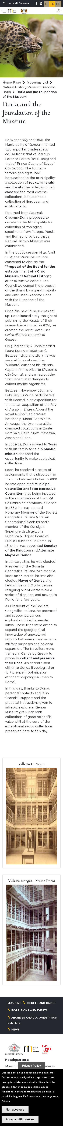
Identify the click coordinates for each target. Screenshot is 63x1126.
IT (46, 4)
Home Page (12, 82)
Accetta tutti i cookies (20, 1119)
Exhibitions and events (29, 1010)
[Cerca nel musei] (58, 10)
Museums (15, 1003)
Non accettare (15, 1109)
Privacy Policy (31, 1065)
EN (52, 4)
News (15, 1029)
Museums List (37, 82)
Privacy (6, 1101)
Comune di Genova (16, 3)
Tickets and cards (40, 1003)
